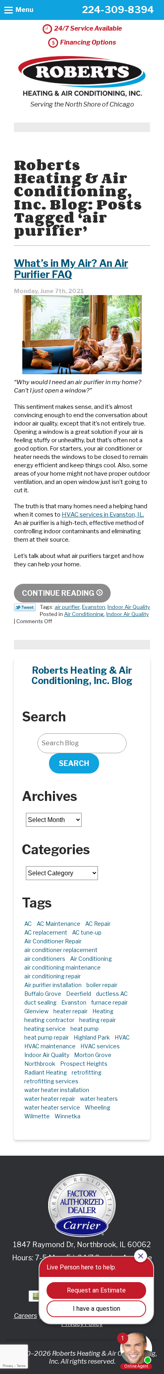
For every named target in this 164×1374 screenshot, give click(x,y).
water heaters (99, 1098)
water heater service (52, 1107)
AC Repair (98, 923)
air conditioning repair (52, 976)
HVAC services (100, 1046)
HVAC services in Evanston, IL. (103, 514)
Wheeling (97, 1107)
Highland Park (92, 1037)
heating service (45, 1028)
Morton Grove (92, 1054)
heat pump (84, 1028)
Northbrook (39, 1063)
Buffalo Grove (42, 993)
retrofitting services (51, 1081)
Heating (102, 1011)
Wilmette (37, 1116)
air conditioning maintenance (62, 967)
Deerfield (78, 993)
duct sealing (40, 1002)
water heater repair (49, 1098)
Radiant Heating (45, 1072)
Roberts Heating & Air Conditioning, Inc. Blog (82, 675)
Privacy (8, 1366)
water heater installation (56, 1089)
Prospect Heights (83, 1063)
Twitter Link (25, 607)
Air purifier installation (53, 984)
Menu (24, 10)
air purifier (67, 607)
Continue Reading (58, 593)
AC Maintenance (58, 923)
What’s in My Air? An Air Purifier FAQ (71, 269)
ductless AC (112, 993)
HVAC (122, 1037)
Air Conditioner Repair (53, 941)
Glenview (36, 1011)
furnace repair (109, 1002)
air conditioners (44, 958)
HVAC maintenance (50, 1046)
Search (74, 763)
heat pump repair (46, 1037)
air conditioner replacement (61, 949)
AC (28, 923)
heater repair (70, 1011)
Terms (21, 1366)
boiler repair (101, 984)
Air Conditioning (84, 614)
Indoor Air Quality (128, 607)
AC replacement (45, 932)
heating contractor (49, 1019)
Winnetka (67, 1116)
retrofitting (87, 1072)
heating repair (97, 1019)
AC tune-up (87, 932)
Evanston (93, 607)
